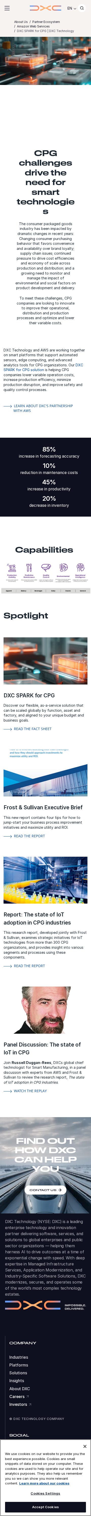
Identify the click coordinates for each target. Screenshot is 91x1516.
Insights (16, 1380)
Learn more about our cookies (44, 1483)
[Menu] (7, 8)
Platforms (18, 1365)
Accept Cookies (45, 1507)
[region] (45, 1477)
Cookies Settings (45, 1493)
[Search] (82, 8)
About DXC (19, 1388)
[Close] (84, 1446)
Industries (18, 1357)
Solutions (18, 1373)
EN (69, 8)
